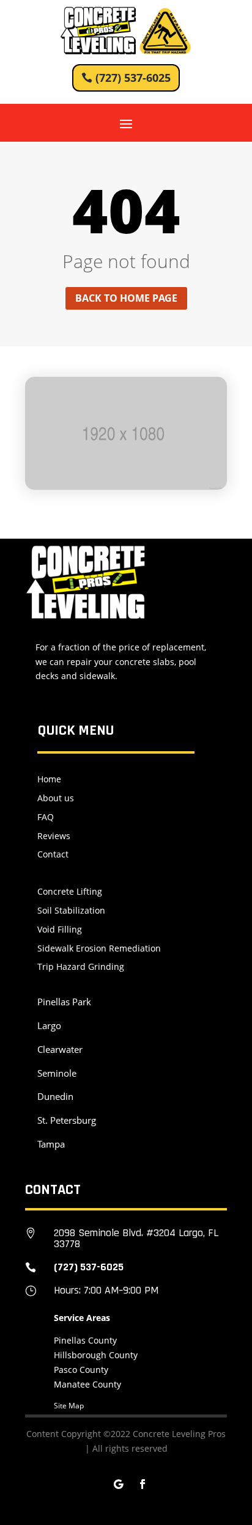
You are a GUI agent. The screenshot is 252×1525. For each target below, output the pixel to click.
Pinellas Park (64, 1001)
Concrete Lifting (69, 891)
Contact (53, 854)
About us (55, 798)
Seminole (56, 1073)
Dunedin (55, 1096)
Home (49, 779)
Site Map (69, 1405)
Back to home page (126, 298)
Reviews (53, 836)
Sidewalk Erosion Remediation (99, 948)
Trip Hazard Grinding (80, 966)
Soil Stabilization (71, 910)
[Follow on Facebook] (142, 1484)
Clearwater (60, 1049)
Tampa (51, 1144)
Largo (49, 1025)
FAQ (45, 817)
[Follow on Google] (118, 1484)
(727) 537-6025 (133, 77)
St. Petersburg (66, 1120)
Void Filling (59, 929)
